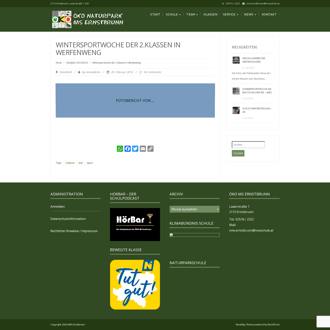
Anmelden (57, 206)
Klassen (210, 14)
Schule (172, 14)
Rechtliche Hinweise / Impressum (74, 231)
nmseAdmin (93, 72)
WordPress (274, 324)
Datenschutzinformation (68, 219)
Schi (80, 163)
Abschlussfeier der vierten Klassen (253, 60)
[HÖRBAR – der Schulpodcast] (135, 224)
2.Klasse (70, 163)
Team (191, 14)
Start (155, 14)
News (249, 14)
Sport (90, 163)
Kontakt (269, 14)
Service (229, 14)
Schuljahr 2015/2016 (77, 62)
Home (59, 62)
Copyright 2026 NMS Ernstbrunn (67, 324)
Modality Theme (244, 324)
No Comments (152, 72)
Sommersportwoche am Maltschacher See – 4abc (257, 90)
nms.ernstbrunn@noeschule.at (263, 3)
